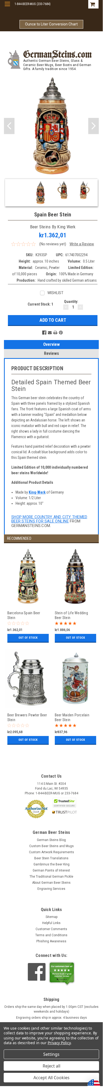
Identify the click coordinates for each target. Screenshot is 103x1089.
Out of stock (27, 637)
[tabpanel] (27, 598)
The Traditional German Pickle (51, 876)
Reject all (51, 1066)
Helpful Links (51, 923)
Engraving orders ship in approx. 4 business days (51, 1018)
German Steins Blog (51, 840)
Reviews (51, 353)
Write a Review (82, 244)
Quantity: (71, 301)
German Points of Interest (51, 870)
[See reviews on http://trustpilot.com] (62, 973)
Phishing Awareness (51, 941)
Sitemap (51, 917)
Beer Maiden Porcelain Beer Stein (72, 717)
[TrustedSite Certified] (64, 803)
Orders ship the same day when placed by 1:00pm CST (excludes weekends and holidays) (51, 1009)
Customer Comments (51, 929)
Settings (51, 1054)
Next (93, 126)
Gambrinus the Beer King (51, 864)
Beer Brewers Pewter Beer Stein (27, 717)
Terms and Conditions (51, 935)
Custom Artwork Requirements (51, 852)
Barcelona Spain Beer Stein (23, 615)
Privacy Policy (59, 1042)
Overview (51, 344)
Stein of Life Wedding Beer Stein (71, 615)
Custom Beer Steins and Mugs (51, 846)
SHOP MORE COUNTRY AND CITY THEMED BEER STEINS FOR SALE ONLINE (49, 519)
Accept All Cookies (51, 1078)
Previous (9, 126)
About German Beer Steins (51, 883)
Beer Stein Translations (51, 858)
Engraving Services (51, 889)
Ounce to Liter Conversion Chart (51, 24)
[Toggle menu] (7, 7)
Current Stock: (40, 304)
